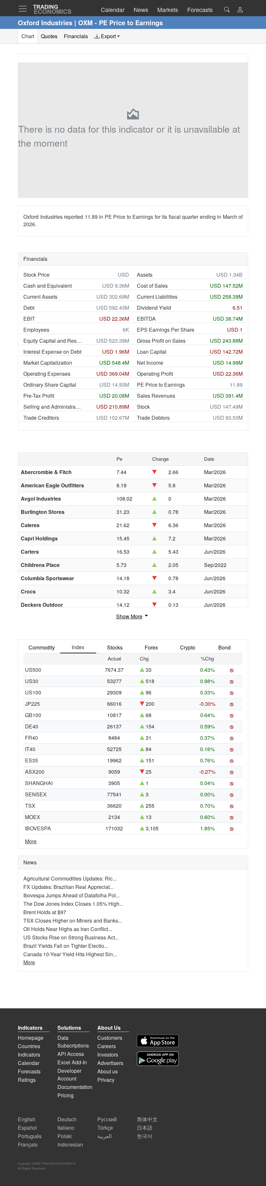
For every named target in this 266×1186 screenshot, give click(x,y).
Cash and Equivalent (47, 285)
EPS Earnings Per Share (165, 329)
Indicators (29, 1054)
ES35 (31, 760)
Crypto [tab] (187, 647)
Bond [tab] (224, 647)
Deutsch (67, 1119)
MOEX (32, 817)
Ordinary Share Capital (49, 384)
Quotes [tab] (49, 36)
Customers (109, 1037)
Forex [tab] (151, 647)
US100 (33, 692)
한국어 (144, 1136)
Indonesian (70, 1144)
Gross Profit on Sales (161, 340)
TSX (30, 805)
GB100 (33, 715)
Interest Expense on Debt (52, 351)
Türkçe (105, 1127)
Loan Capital (151, 351)
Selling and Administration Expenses (52, 406)
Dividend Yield (154, 307)
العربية (104, 1136)
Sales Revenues (156, 395)
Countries (29, 1046)
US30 (31, 681)
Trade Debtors (153, 417)
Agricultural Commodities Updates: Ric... (69, 878)
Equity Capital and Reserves (52, 340)
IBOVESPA (38, 828)
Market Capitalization (47, 362)
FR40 (31, 737)
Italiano (65, 1127)
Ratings (27, 1079)
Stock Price (36, 274)
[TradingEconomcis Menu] (24, 9)
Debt (28, 307)
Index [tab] (78, 647)
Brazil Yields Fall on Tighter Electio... (65, 945)
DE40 (31, 726)
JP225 (32, 703)
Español (27, 1127)
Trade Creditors (41, 417)
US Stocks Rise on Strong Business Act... (71, 937)
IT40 (30, 749)
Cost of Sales (152, 285)
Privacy (106, 1079)
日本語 (144, 1127)
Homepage (30, 1037)
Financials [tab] (76, 36)
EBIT (29, 318)
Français (28, 1144)
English (26, 1119)
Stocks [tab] (115, 647)
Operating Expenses (46, 373)
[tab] (107, 36)
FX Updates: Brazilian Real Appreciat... (68, 887)
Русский (107, 1119)
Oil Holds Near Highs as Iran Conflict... (67, 929)
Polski (64, 1136)
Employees (36, 329)
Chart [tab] (27, 36)
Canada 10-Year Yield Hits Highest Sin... (70, 954)
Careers (106, 1046)
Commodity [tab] (42, 647)
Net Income (150, 362)
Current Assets (40, 296)
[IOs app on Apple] (158, 1041)
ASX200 (34, 771)
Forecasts (29, 1071)
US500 (33, 669)
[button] (240, 10)
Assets (144, 274)
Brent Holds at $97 (44, 912)
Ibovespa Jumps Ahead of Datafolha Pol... (71, 895)
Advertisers (110, 1063)
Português (30, 1136)
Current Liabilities (157, 296)
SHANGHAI (39, 783)
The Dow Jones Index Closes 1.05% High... (73, 903)
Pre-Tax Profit (38, 395)
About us (107, 1071)
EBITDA (146, 318)
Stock (143, 406)
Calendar (28, 1063)
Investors (107, 1054)
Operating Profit (155, 373)
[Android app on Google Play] (158, 1058)
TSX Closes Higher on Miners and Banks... (72, 920)
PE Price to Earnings (161, 384)
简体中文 (147, 1119)
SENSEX (36, 794)
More (31, 841)
